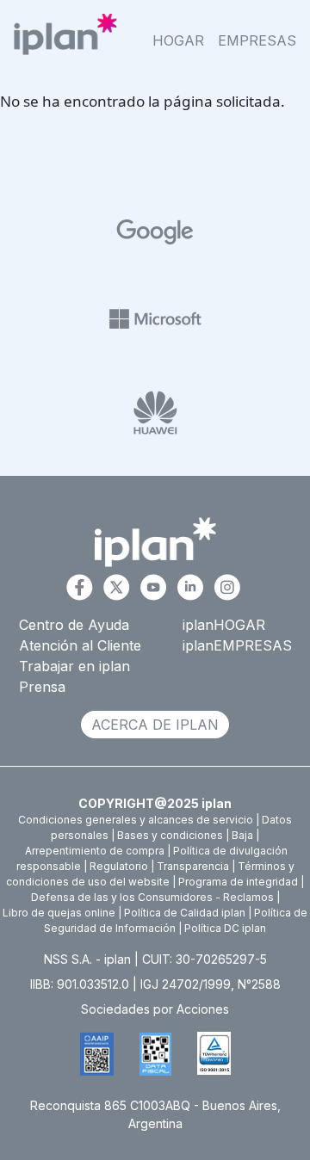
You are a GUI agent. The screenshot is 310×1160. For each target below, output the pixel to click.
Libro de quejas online (59, 912)
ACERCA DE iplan (155, 724)
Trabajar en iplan (74, 666)
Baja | (245, 835)
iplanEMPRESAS (237, 645)
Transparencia (193, 866)
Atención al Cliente (80, 645)
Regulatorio (119, 866)
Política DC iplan (225, 928)
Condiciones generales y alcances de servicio (135, 819)
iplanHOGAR (224, 624)
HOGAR (178, 40)
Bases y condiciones (170, 835)
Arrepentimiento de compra (94, 850)
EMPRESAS (257, 40)
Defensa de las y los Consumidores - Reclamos (152, 897)
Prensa (42, 686)
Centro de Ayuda (74, 624)
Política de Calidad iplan (184, 912)
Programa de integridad (238, 881)
